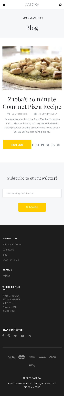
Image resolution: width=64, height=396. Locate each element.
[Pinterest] (9, 336)
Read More (17, 144)
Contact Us (8, 249)
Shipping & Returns (12, 244)
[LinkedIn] (29, 336)
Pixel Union (33, 383)
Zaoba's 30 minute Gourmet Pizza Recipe (32, 102)
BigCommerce (32, 387)
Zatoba (6, 276)
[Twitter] (15, 336)
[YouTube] (22, 336)
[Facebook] (3, 336)
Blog (4, 254)
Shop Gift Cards (10, 260)
